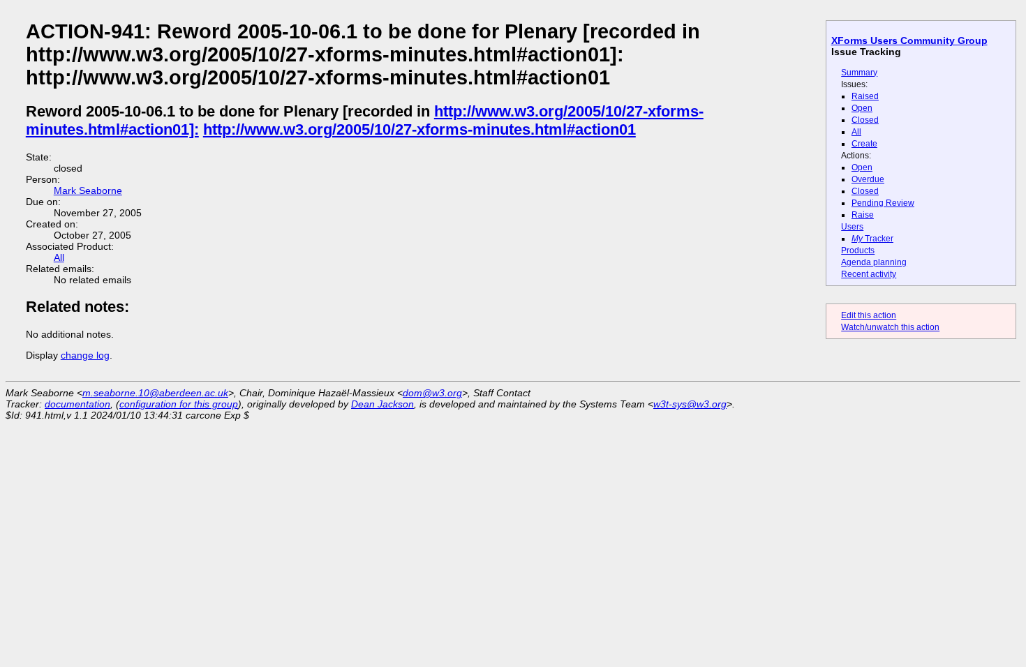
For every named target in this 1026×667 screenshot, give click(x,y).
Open (862, 108)
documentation (77, 404)
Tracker (872, 238)
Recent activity (868, 274)
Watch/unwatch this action (890, 327)
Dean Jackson (382, 404)
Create (864, 144)
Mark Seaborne (88, 190)
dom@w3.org (432, 392)
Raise (863, 215)
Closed (865, 120)
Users (852, 227)
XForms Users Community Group (909, 40)
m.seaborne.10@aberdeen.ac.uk (155, 392)
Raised (865, 96)
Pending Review (883, 203)
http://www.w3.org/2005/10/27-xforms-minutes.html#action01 (419, 129)
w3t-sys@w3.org (690, 404)
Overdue (868, 179)
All (856, 132)
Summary (859, 72)
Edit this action (868, 315)
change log (85, 355)
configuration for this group (178, 404)
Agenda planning (874, 262)
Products (858, 250)
